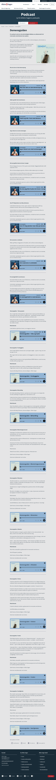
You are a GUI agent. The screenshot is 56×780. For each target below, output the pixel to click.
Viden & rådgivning (5, 8)
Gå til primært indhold (5, 0)
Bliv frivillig (40, 4)
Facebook (5, 776)
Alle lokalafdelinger (44, 769)
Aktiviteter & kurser (18, 8)
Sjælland (41, 764)
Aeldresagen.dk (36, 0)
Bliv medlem (46, 4)
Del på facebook (16, 743)
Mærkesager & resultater (45, 8)
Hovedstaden (42, 767)
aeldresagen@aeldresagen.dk (7, 761)
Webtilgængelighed (25, 767)
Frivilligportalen (52, 0)
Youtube (27, 776)
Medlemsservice (24, 761)
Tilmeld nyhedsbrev (25, 769)
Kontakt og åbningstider (26, 759)
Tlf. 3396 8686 (5, 763)
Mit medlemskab (26, 4)
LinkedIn (20, 776)
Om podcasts (32, 23)
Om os (33, 4)
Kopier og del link (42, 743)
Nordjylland (42, 756)
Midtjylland (42, 759)
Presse (22, 756)
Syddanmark (42, 761)
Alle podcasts (23, 23)
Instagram (13, 776)
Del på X (24, 743)
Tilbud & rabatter (31, 8)
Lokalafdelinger (44, 0)
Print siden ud (32, 743)
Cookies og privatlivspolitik (26, 764)
